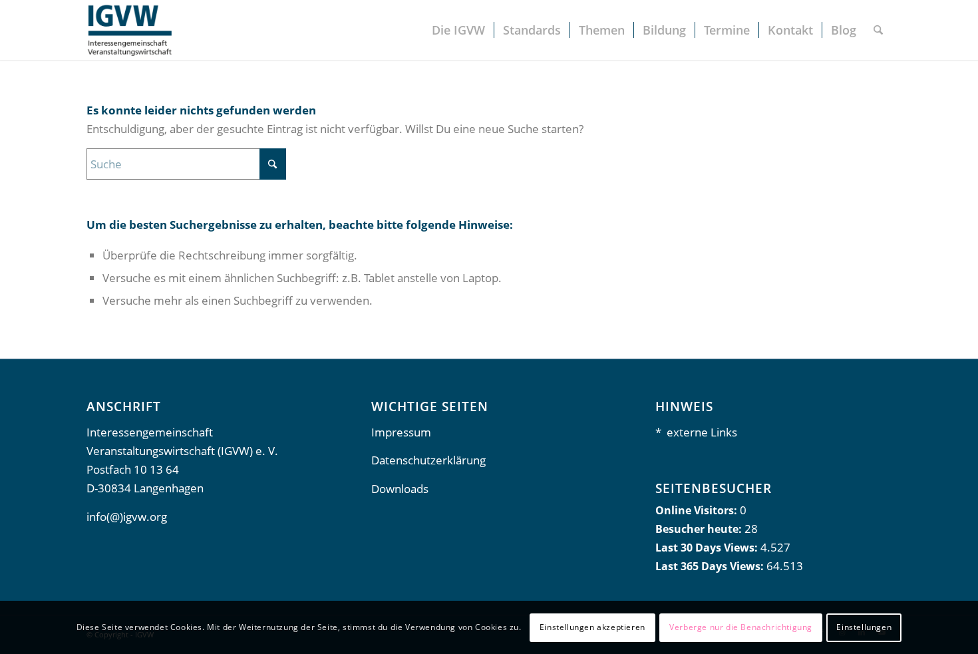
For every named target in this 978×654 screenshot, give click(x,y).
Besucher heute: (699, 529)
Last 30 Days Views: (707, 547)
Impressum (401, 432)
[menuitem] (458, 30)
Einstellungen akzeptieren (592, 627)
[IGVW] (129, 30)
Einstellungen (864, 627)
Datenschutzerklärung (428, 460)
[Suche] (878, 30)
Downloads (399, 488)
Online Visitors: (697, 510)
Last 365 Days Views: (710, 566)
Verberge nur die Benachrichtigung (740, 627)
